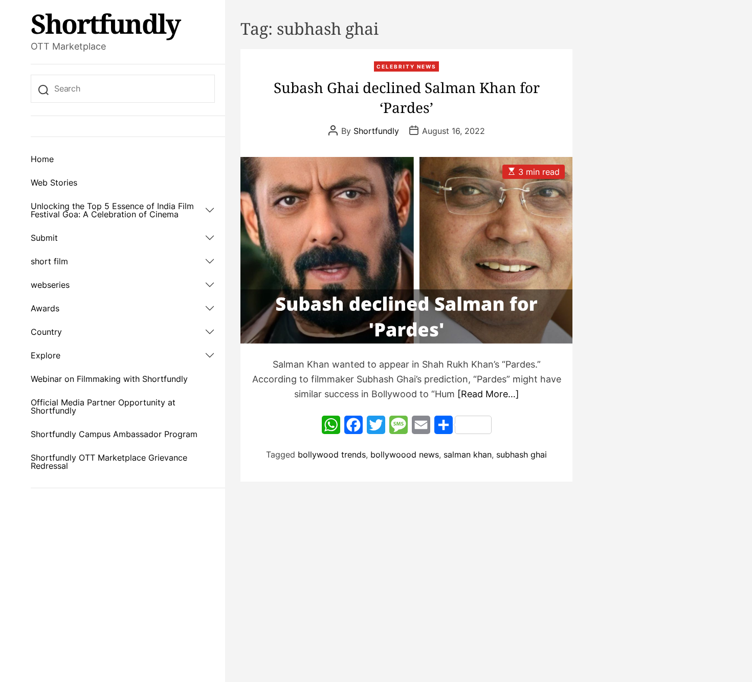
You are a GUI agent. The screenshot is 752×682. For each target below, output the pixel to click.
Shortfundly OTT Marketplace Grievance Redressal (109, 461)
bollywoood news (404, 454)
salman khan (468, 454)
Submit (44, 238)
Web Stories (54, 182)
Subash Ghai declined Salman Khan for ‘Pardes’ (407, 97)
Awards (45, 308)
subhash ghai (521, 454)
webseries (50, 285)
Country (46, 332)
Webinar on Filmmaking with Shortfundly (109, 379)
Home (42, 159)
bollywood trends (332, 454)
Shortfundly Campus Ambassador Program (114, 434)
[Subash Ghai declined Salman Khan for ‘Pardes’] (406, 250)
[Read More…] (488, 394)
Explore (45, 355)
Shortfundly (105, 23)
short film (49, 261)
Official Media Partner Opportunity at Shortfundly (103, 406)
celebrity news (406, 66)
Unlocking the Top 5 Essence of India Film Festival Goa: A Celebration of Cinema (112, 210)
